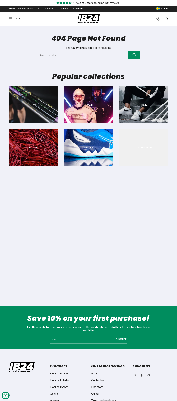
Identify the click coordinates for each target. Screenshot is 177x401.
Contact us (51, 8)
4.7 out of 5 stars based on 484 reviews (96, 2)
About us (78, 8)
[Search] (134, 55)
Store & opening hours (21, 8)
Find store (97, 386)
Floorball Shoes (59, 386)
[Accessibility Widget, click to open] (6, 395)
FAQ (39, 8)
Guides (65, 8)
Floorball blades (59, 380)
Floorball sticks (59, 373)
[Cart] (166, 18)
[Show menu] (10, 18)
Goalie (54, 393)
